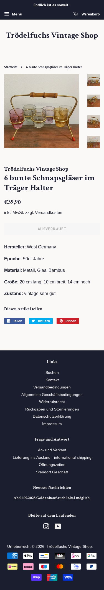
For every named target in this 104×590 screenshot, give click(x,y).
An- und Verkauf (52, 450)
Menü (16, 14)
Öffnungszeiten (52, 465)
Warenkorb (90, 14)
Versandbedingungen (52, 387)
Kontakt (52, 380)
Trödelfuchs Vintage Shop (52, 36)
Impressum (52, 424)
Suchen (52, 373)
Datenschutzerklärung (52, 416)
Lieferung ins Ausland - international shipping (52, 457)
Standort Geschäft (52, 472)
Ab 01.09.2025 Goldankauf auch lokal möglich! (52, 497)
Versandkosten (48, 212)
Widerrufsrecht (52, 402)
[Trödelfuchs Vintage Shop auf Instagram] (46, 527)
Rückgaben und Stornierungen (52, 409)
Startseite (10, 67)
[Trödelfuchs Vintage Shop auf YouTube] (58, 527)
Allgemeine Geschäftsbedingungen (52, 395)
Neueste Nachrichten (52, 487)
